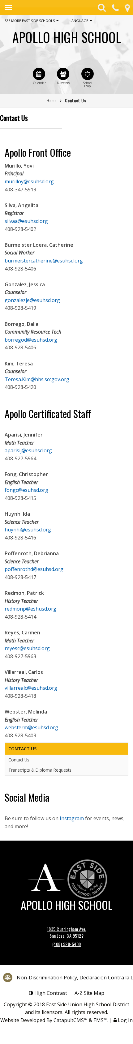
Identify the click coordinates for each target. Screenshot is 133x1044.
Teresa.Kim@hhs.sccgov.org (37, 379)
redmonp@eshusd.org (30, 608)
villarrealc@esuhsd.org (31, 687)
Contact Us (18, 760)
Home (52, 100)
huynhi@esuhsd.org (28, 529)
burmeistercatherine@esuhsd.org (44, 260)
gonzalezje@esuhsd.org (32, 300)
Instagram (72, 818)
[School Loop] (87, 74)
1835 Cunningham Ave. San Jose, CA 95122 (66, 932)
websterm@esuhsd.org (31, 727)
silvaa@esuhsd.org (26, 221)
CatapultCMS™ (71, 1020)
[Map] (127, 8)
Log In (125, 1020)
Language (79, 20)
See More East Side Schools (30, 20)
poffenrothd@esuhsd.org (34, 569)
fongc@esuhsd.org (26, 490)
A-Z (89, 993)
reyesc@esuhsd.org (27, 648)
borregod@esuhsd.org (31, 339)
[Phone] (115, 8)
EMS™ (100, 1020)
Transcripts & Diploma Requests (39, 770)
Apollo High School (66, 37)
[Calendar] (39, 74)
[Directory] (63, 74)
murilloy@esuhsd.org (29, 181)
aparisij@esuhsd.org (28, 450)
